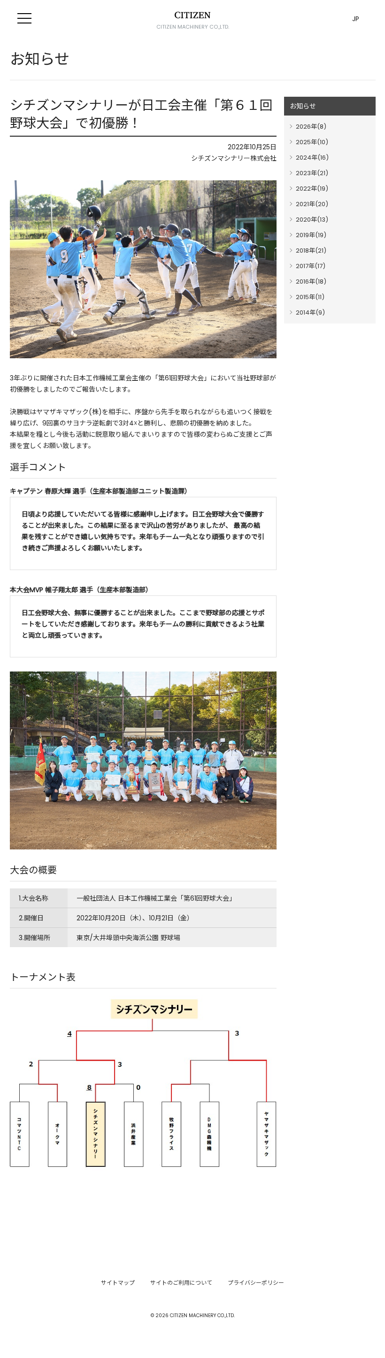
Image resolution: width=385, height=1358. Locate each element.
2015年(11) (310, 297)
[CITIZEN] (192, 15)
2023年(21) (312, 173)
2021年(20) (312, 204)
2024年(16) (312, 157)
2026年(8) (311, 126)
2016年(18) (311, 281)
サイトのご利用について (181, 1283)
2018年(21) (311, 250)
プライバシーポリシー (256, 1283)
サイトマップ (118, 1283)
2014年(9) (310, 312)
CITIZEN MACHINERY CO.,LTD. (192, 27)
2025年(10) (312, 142)
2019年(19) (311, 235)
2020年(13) (312, 219)
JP (355, 18)
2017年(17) (310, 266)
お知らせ (303, 106)
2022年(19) (312, 188)
